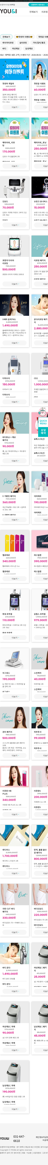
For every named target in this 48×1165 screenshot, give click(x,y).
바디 (4, 48)
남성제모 (29, 48)
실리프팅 (23, 42)
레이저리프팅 (8, 42)
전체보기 (33, 11)
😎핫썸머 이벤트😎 (24, 36)
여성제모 (15, 48)
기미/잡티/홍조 (39, 42)
